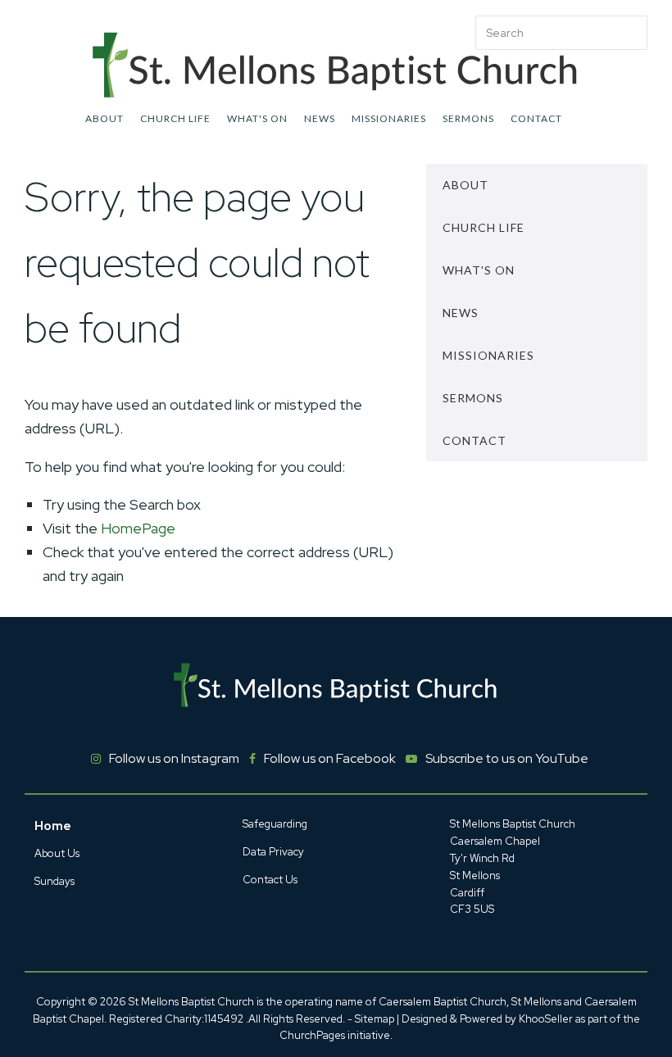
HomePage (138, 528)
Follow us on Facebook (330, 758)
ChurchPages (312, 1035)
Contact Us (270, 880)
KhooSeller (546, 1019)
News (319, 118)
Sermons (468, 118)
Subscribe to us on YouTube (506, 758)
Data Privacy (273, 852)
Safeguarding (275, 824)
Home (52, 826)
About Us (56, 853)
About (104, 118)
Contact (536, 118)
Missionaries (389, 118)
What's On (257, 118)
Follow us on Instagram (174, 758)
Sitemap (374, 1019)
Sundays (54, 881)
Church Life (175, 118)
